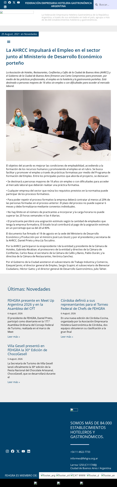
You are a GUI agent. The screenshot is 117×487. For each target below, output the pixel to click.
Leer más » (14, 336)
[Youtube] (18, 2)
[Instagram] (5, 2)
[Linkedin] (5, 7)
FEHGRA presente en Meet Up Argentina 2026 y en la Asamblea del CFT (31, 304)
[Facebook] (9, 2)
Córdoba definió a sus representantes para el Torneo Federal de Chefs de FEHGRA (84, 304)
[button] (8, 41)
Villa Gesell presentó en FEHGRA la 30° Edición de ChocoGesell (27, 349)
